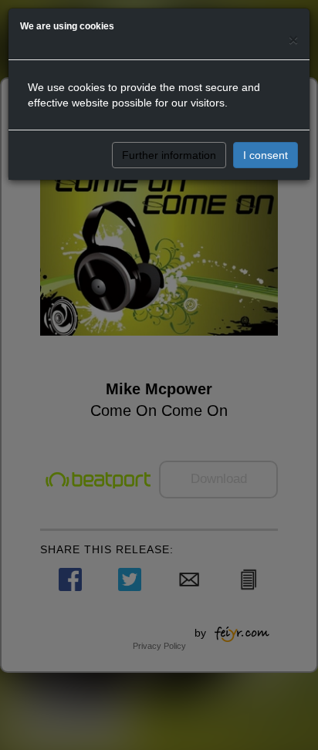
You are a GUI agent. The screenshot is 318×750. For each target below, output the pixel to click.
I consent (265, 155)
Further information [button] (169, 155)
